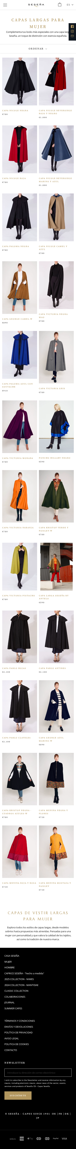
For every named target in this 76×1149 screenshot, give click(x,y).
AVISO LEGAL (11, 1038)
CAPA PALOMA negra (15, 246)
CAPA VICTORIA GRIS (52, 388)
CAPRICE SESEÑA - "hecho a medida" (24, 973)
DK (67, 1113)
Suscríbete (18, 1095)
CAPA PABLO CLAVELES (16, 738)
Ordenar (37, 48)
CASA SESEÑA (11, 955)
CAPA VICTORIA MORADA (17, 458)
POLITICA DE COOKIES (16, 1044)
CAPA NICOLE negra (15, 110)
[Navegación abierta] (5, 5)
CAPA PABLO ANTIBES (52, 668)
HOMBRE (9, 967)
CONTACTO (10, 1050)
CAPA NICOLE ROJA (14, 178)
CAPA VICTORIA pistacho (18, 595)
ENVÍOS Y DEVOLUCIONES (18, 1026)
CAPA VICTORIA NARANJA (18, 527)
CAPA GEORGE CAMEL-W (17, 319)
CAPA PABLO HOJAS (14, 668)
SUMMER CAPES (13, 1008)
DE (54, 1113)
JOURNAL (9, 1002)
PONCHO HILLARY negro (55, 458)
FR (61, 1113)
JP (38, 1117)
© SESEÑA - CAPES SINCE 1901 (27, 1113)
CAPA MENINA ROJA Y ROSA (19, 883)
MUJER (8, 961)
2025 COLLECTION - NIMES (19, 979)
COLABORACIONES (14, 996)
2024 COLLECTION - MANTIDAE (21, 985)
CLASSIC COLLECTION (16, 990)
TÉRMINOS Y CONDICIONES (19, 1020)
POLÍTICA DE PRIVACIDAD (18, 1032)
